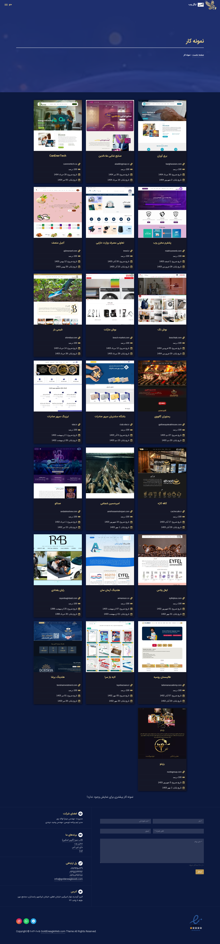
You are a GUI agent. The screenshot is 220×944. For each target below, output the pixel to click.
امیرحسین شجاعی (110, 503)
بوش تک (162, 330)
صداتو (58, 503)
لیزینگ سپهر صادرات (58, 416)
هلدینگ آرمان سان (110, 590)
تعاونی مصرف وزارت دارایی (110, 243)
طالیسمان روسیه (162, 677)
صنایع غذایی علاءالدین (110, 156)
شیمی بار (58, 330)
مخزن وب (78, 843)
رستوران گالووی (162, 416)
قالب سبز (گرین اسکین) (72, 840)
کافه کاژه (162, 503)
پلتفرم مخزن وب (162, 243)
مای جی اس (77, 847)
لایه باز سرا (110, 677)
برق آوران (162, 156)
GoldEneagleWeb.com (53, 931)
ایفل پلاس (162, 590)
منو (10, 4)
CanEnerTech (57, 156)
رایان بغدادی (57, 590)
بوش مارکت (110, 330)
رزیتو (162, 764)
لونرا (81, 851)
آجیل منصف (57, 243)
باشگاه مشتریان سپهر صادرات (110, 416)
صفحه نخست (198, 55)
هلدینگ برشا (58, 677)
